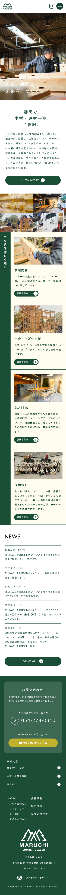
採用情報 (21, 485)
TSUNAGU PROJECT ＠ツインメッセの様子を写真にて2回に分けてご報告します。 (32, 594)
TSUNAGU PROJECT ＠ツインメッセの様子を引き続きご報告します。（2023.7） (32, 557)
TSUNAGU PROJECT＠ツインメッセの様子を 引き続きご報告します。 (32, 575)
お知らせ (12, 798)
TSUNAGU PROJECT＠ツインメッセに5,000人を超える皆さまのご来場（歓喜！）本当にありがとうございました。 (33, 614)
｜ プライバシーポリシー (36, 877)
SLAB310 (21, 408)
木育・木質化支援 (27, 339)
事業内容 (21, 270)
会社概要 (36, 798)
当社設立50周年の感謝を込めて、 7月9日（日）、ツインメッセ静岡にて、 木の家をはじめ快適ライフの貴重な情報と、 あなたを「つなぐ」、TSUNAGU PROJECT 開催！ (32, 640)
